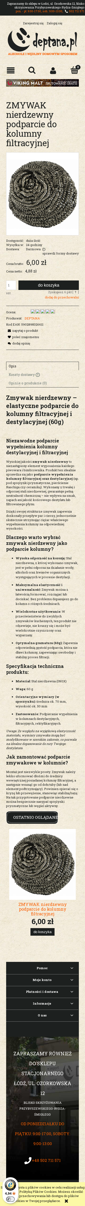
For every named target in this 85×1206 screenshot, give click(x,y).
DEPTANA (32, 318)
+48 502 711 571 (46, 1160)
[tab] (42, 366)
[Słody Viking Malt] (42, 82)
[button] (10, 70)
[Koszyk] (74, 70)
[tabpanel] (42, 601)
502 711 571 (76, 11)
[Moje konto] (53, 70)
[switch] (10, 1199)
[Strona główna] (43, 41)
